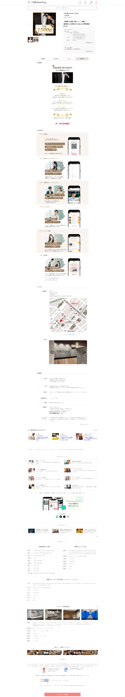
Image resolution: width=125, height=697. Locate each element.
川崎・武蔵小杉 (80, 556)
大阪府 (35, 553)
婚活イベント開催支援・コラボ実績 (47, 492)
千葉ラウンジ (35, 630)
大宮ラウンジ (35, 633)
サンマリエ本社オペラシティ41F (59, 624)
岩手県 (35, 560)
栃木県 (50, 550)
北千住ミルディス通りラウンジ (47, 624)
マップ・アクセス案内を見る (67, 334)
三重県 (43, 555)
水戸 (73, 563)
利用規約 (43, 675)
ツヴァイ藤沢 (50, 628)
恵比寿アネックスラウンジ (90, 622)
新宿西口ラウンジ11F (37, 622)
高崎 (70, 568)
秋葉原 (78, 552)
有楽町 (72, 550)
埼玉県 (44, 550)
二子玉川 (92, 552)
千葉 (70, 558)
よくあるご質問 (71, 675)
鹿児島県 (50, 573)
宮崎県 (46, 573)
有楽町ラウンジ (73, 622)
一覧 (97, 536)
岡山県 (35, 568)
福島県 (40, 560)
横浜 (70, 556)
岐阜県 (40, 555)
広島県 (38, 568)
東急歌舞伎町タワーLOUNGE (38, 625)
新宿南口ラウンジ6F (81, 622)
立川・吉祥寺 (85, 552)
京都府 (38, 553)
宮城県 (38, 560)
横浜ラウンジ (35, 628)
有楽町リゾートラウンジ (58, 622)
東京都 (35, 550)
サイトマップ (86, 675)
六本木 (91, 550)
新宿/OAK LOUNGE (37, 624)
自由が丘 (70, 553)
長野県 (40, 563)
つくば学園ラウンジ (37, 635)
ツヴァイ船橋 (45, 630)
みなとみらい (73, 556)
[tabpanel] (44, 24)
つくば (70, 563)
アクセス (69, 58)
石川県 (38, 565)
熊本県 (40, 573)
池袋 (94, 550)
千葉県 (41, 550)
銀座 (75, 550)
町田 (89, 552)
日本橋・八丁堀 (82, 553)
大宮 (70, 561)
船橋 (73, 558)
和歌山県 (50, 553)
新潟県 (35, 563)
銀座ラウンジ (44, 622)
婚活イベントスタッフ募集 (69, 492)
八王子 (77, 553)
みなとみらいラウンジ (42, 628)
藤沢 (84, 556)
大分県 (43, 573)
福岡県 (35, 573)
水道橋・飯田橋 (88, 553)
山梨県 (38, 563)
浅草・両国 (94, 553)
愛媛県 (38, 570)
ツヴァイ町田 (74, 624)
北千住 (81, 552)
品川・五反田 (71, 552)
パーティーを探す (63, 694)
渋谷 (95, 552)
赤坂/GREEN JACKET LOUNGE (84, 624)
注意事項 (82, 58)
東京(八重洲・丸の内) (80, 550)
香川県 (35, 570)
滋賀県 (43, 553)
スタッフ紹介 (59, 492)
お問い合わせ (79, 675)
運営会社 (37, 675)
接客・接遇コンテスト (81, 492)
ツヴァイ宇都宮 (36, 638)
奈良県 (46, 553)
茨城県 (47, 550)
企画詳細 (43, 58)
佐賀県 (38, 573)
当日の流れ (56, 58)
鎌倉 (86, 556)
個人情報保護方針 (63, 675)
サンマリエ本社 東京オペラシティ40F (52, 625)
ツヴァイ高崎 (35, 640)
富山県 (35, 565)
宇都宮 (70, 566)
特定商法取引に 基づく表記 (52, 675)
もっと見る (95, 430)
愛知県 (35, 555)
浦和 (74, 561)
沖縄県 (53, 573)
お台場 (74, 553)
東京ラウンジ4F (67, 622)
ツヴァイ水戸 (43, 635)
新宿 (70, 550)
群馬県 (53, 550)
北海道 (35, 558)
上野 (75, 552)
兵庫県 (40, 553)
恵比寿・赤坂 (87, 550)
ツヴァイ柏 (40, 630)
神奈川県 (38, 550)
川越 (72, 561)
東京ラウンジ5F (50, 622)
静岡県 (38, 555)
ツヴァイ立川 (69, 624)
